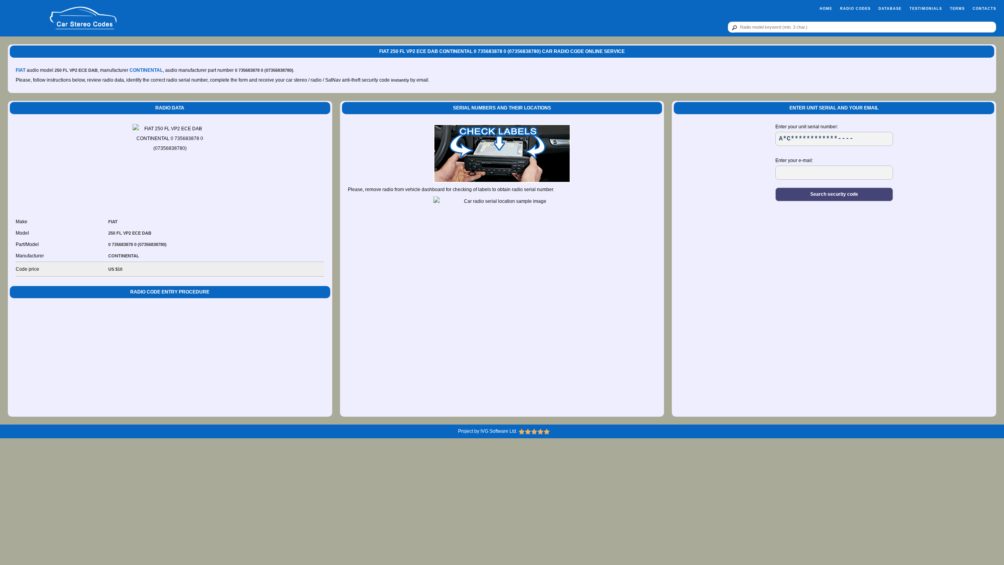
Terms (957, 9)
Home (826, 9)
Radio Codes (855, 9)
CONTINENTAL (146, 70)
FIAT (20, 70)
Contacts (984, 9)
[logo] (83, 18)
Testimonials (925, 9)
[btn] (733, 27)
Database (890, 9)
